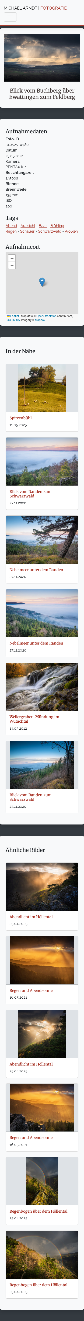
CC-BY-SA (13, 320)
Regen (11, 231)
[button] (42, 282)
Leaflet (14, 316)
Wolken (71, 231)
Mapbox (40, 320)
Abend (11, 226)
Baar (43, 226)
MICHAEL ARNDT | (35, 8)
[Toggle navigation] (10, 17)
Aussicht (28, 226)
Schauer (27, 231)
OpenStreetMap (46, 316)
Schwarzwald (49, 231)
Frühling (57, 226)
